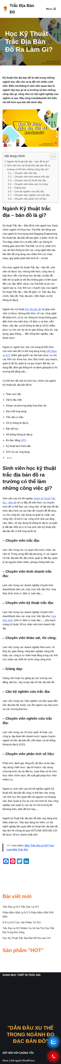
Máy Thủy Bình (11, 999)
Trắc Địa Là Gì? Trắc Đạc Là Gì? (21, 906)
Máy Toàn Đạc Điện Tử (15, 995)
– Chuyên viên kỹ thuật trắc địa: (29, 180)
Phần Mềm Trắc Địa (14, 1007)
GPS (23, 440)
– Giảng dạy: (19, 187)
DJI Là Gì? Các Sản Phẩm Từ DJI (22, 922)
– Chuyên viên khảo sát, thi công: (30, 184)
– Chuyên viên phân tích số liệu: (30, 199)
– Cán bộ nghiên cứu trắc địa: (28, 191)
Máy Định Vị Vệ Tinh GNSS (18, 979)
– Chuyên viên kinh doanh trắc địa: (31, 176)
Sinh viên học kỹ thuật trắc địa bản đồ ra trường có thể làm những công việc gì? (28, 167)
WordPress (28, 1060)
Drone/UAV (9, 987)
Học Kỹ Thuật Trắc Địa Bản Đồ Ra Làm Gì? (27, 938)
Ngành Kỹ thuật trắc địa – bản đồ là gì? (28, 161)
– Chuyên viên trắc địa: (25, 173)
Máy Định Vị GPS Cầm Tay (18, 1003)
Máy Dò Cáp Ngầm (13, 991)
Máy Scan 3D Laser (14, 983)
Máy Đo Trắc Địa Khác (15, 1011)
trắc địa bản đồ (33, 309)
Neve (5, 1060)
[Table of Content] (53, 156)
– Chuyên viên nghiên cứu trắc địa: (31, 195)
